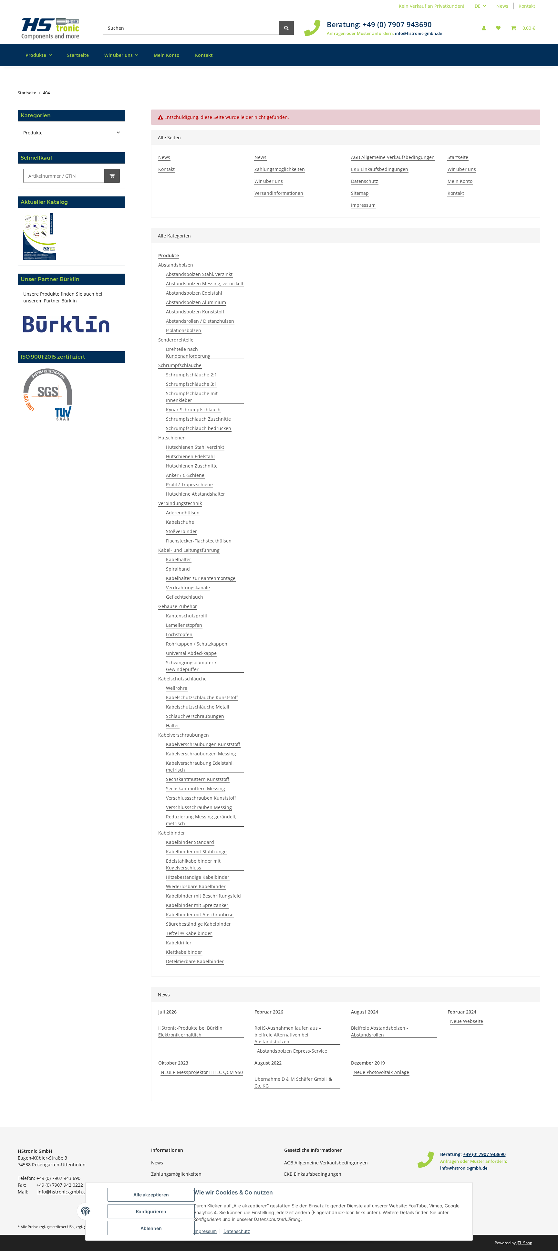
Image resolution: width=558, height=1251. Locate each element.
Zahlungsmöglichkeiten (279, 169)
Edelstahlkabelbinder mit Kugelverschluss (193, 864)
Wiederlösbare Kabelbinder (196, 886)
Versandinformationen (278, 193)
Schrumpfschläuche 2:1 (191, 375)
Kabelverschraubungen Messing (201, 754)
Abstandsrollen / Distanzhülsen (200, 321)
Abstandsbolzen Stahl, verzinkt (199, 274)
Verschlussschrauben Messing (199, 807)
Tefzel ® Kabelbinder (189, 933)
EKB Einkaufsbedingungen (379, 169)
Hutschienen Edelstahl (190, 456)
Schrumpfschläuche (180, 365)
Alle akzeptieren (151, 1194)
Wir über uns (268, 181)
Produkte (33, 133)
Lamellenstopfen (184, 625)
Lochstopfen (179, 634)
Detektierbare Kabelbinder (195, 961)
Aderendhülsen (183, 513)
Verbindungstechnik (180, 503)
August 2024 (364, 1012)
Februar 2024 (462, 1012)
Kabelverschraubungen (183, 735)
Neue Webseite (466, 1021)
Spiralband (178, 569)
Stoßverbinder (181, 531)
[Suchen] (286, 28)
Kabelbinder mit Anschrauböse (199, 914)
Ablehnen (151, 1228)
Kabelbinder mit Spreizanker (197, 905)
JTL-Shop (524, 1243)
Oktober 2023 (173, 1063)
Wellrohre (176, 688)
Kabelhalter (178, 559)
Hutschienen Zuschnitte (192, 466)
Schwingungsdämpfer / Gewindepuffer (191, 665)
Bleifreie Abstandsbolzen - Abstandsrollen (379, 1031)
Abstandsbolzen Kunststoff (195, 312)
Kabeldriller (178, 943)
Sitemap (360, 193)
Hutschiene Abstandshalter (195, 494)
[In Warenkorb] (112, 176)
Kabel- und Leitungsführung (189, 550)
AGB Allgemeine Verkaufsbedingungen (393, 157)
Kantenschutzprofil (186, 616)
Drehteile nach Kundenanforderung (188, 352)
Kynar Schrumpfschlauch (193, 409)
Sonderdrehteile (175, 340)
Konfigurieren (151, 1211)
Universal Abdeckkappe (191, 653)
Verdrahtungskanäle (188, 587)
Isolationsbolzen (183, 330)
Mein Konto (167, 55)
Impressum (363, 205)
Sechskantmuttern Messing (195, 788)
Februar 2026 (268, 1012)
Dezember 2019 (368, 1063)
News (502, 6)
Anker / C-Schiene (185, 475)
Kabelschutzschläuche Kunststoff (202, 697)
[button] (484, 28)
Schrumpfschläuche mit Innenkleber (192, 396)
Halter (172, 725)
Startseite (78, 55)
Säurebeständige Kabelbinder (198, 924)
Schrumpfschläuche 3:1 (191, 384)
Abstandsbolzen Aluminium (196, 302)
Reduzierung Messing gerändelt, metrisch (201, 820)
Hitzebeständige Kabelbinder (197, 877)
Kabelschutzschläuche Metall (197, 707)
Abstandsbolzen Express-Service (292, 1051)
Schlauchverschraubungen (195, 716)
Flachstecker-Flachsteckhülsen (199, 541)
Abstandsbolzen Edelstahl (194, 293)
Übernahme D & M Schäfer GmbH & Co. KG (293, 1082)
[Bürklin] (66, 324)
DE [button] (477, 6)
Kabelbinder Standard (190, 842)
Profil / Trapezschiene (189, 484)
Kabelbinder (171, 833)
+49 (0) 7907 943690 (397, 24)
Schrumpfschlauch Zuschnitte (198, 419)
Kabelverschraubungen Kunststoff (203, 744)
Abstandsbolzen (175, 265)
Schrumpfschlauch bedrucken (198, 428)
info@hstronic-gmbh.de (418, 33)
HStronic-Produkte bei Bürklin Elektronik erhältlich (190, 1031)
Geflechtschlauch (184, 597)
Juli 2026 (167, 1012)
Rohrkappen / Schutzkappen (196, 644)
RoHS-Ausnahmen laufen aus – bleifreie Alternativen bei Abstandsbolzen (287, 1035)
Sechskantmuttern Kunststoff (197, 779)
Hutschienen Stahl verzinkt (195, 447)
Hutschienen (172, 438)
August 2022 (268, 1063)
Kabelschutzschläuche (182, 679)
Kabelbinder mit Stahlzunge (196, 851)
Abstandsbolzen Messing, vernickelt (204, 283)
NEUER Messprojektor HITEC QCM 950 (202, 1072)
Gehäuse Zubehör (177, 606)
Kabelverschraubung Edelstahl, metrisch (199, 766)
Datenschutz (364, 181)
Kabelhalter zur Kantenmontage (200, 578)
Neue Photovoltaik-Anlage (381, 1072)
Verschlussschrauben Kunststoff (201, 798)
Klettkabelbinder (184, 952)
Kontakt (527, 6)
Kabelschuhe (180, 522)
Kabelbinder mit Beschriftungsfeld (203, 896)
